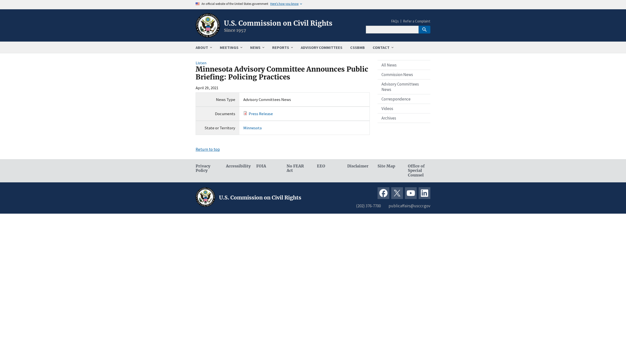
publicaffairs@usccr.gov (409, 206)
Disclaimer (358, 166)
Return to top (208, 149)
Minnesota (252, 128)
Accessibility (237, 166)
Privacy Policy (203, 168)
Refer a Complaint (416, 21)
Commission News (397, 74)
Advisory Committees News (400, 86)
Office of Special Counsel (416, 171)
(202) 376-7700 (368, 206)
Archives (388, 118)
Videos (387, 108)
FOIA (261, 166)
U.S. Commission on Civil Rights (278, 23)
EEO (321, 166)
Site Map (386, 166)
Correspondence (396, 99)
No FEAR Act (295, 168)
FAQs (395, 21)
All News (389, 65)
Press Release (261, 113)
